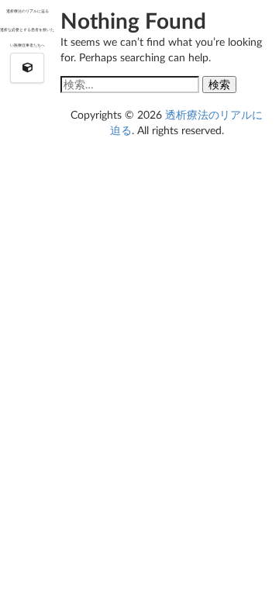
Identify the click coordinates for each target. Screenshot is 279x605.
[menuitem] (27, 68)
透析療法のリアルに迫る (27, 11)
